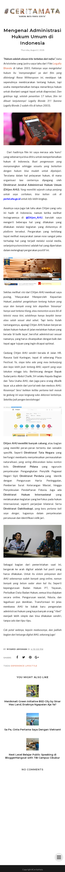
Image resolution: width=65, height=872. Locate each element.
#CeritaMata (37, 869)
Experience (18, 666)
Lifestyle (31, 666)
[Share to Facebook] (17, 657)
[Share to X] (24, 657)
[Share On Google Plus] (37, 657)
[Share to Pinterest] (30, 657)
